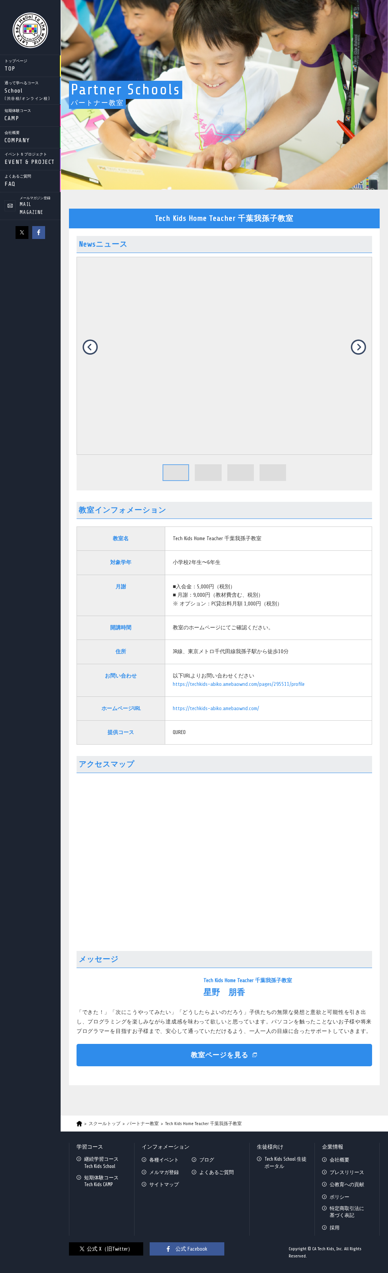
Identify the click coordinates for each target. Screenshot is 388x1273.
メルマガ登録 (164, 1172)
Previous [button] (90, 347)
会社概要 (339, 1160)
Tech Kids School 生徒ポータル (285, 1162)
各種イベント (164, 1160)
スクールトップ (104, 1123)
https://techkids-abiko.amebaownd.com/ (216, 708)
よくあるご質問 (216, 1172)
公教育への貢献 (347, 1184)
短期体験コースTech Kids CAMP (101, 1181)
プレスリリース (347, 1172)
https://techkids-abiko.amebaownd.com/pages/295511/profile (239, 684)
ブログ (206, 1160)
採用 (335, 1228)
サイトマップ (164, 1184)
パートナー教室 (143, 1123)
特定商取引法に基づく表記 (347, 1211)
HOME (79, 1124)
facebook (38, 232)
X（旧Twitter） (22, 232)
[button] (176, 472)
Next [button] (358, 347)
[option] (224, 356)
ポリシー (339, 1197)
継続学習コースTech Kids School (101, 1162)
